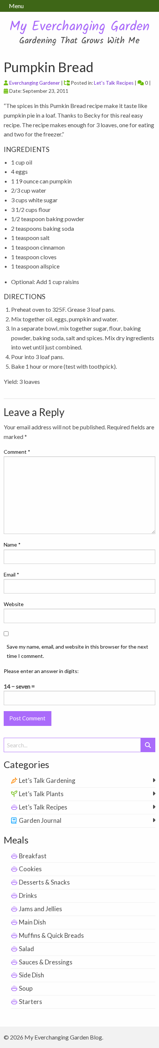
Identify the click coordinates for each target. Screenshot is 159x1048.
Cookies (30, 869)
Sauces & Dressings (45, 962)
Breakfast (33, 856)
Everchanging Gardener (34, 83)
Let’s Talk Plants (41, 794)
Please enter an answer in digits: (41, 671)
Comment (17, 452)
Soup (26, 988)
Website (14, 604)
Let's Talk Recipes (113, 83)
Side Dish (31, 975)
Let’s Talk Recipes (43, 807)
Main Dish (32, 922)
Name (12, 544)
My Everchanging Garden (79, 27)
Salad (26, 949)
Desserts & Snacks (44, 882)
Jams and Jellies (40, 909)
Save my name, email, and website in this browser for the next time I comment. (77, 651)
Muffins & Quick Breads (51, 935)
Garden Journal (40, 820)
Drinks (28, 895)
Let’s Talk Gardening (47, 780)
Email (11, 574)
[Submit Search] (148, 745)
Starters (30, 1001)
